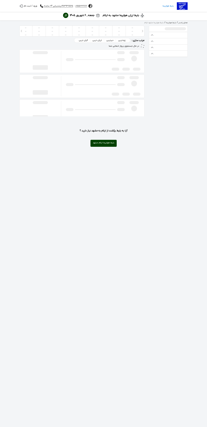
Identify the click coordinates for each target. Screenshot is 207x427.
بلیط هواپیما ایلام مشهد (103, 142)
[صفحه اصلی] (182, 6)
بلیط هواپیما (168, 6)
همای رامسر (183, 22)
